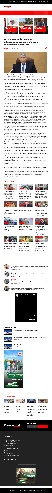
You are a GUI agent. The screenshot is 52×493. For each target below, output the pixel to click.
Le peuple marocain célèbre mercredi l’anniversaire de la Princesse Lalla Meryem (29, 267)
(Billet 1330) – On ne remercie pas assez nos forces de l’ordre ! (25, 29)
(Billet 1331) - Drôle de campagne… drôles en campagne (11, 29)
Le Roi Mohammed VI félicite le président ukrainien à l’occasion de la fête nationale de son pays (41, 229)
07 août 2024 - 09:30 (14, 48)
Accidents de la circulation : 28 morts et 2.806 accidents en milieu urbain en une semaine (27, 274)
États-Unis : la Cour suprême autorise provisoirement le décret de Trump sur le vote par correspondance (29, 281)
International (13, 279)
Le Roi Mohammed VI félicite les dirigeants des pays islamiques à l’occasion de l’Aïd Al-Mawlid (10, 212)
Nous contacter (10, 453)
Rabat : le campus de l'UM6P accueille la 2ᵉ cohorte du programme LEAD (20, 408)
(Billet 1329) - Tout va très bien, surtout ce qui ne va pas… (40, 29)
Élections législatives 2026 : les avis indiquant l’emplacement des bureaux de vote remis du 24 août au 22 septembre (41, 194)
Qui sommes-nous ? (10, 450)
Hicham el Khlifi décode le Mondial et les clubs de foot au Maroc (30, 337)
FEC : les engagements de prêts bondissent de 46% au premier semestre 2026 (10, 245)
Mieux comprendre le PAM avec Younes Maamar (26, 330)
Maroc (6, 48)
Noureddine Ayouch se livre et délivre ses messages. (27, 344)
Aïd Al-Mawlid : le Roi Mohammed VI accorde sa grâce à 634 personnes (25, 210)
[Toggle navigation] (5, 12)
